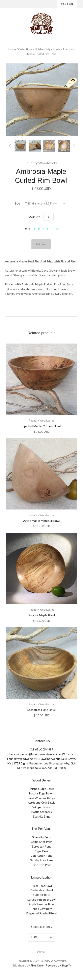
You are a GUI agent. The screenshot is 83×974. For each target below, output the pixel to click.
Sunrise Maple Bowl (41, 615)
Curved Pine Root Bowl (41, 899)
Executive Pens (41, 865)
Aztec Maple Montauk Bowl (41, 520)
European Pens (41, 846)
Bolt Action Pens (41, 855)
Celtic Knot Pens (41, 841)
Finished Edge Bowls (47, 49)
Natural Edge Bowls (41, 793)
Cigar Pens (41, 851)
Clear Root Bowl (41, 885)
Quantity (34, 216)
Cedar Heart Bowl (41, 890)
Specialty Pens (41, 837)
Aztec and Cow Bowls (41, 802)
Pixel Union (37, 965)
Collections (25, 49)
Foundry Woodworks (41, 163)
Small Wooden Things (41, 798)
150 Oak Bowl (41, 895)
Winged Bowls (41, 807)
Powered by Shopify (58, 965)
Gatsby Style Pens (41, 860)
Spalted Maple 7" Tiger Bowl (42, 426)
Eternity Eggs (41, 816)
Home (12, 49)
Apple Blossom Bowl (41, 904)
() (67, 4)
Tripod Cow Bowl (41, 908)
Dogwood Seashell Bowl (41, 913)
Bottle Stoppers (41, 811)
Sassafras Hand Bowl (41, 710)
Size (17, 203)
